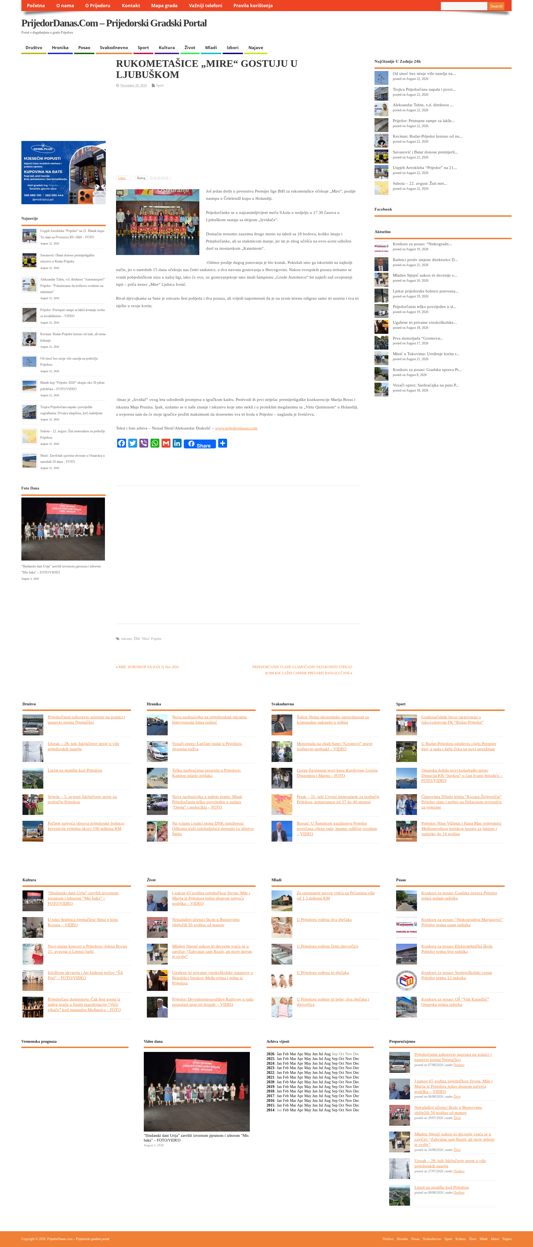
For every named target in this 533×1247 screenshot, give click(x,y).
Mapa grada (164, 5)
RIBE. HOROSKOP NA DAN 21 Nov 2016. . (150, 667)
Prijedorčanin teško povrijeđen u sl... (424, 306)
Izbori (233, 47)
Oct (341, 1059)
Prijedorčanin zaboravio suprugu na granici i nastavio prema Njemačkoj (86, 720)
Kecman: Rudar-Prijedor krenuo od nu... (428, 136)
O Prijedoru (97, 5)
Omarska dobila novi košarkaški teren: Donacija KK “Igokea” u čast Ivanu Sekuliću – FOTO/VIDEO (462, 775)
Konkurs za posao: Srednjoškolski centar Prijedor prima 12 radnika (456, 975)
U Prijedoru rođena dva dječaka (324, 919)
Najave (255, 47)
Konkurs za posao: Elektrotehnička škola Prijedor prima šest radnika (456, 949)
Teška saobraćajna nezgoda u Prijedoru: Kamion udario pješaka (206, 773)
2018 (270, 1091)
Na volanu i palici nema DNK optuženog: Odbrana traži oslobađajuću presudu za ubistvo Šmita (213, 828)
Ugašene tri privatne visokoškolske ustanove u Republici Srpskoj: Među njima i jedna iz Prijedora (212, 977)
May (307, 1054)
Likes (122, 178)
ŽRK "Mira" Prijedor (148, 639)
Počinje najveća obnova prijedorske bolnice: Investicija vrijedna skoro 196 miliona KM (86, 826)
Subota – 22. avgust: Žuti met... (420, 183)
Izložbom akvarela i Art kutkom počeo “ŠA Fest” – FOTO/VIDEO (85, 975)
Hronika (60, 47)
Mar (293, 1054)
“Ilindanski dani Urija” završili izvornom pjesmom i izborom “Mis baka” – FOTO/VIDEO (83, 898)
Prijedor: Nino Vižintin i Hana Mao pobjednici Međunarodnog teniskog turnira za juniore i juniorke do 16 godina (461, 828)
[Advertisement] (404, 27)
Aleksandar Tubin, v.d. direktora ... (423, 104)
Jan (279, 1054)
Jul (321, 1054)
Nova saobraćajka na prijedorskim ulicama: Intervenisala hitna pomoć (209, 720)
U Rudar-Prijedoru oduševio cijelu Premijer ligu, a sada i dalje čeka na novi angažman (458, 746)
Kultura (167, 47)
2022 (270, 1073)
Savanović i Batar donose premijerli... (425, 152)
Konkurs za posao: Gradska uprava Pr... (427, 369)
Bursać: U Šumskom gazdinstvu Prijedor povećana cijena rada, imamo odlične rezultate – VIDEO (337, 828)
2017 (270, 1096)
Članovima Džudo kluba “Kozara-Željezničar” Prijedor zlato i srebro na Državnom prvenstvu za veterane (461, 801)
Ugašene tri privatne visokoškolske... (425, 322)
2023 (270, 1068)
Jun (315, 1054)
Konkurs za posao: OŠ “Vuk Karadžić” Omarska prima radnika (455, 1002)
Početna (36, 5)
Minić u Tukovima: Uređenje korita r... (426, 353)
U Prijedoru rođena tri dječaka (323, 972)
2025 (270, 1059)
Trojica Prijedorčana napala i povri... (424, 89)
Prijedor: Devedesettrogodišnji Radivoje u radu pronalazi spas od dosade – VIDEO (212, 1002)
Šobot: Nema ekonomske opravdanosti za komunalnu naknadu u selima (333, 720)
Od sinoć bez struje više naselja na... (424, 73)
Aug (327, 1054)
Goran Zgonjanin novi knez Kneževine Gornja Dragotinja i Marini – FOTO (337, 773)
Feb (286, 1054)
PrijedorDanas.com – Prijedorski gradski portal (114, 23)
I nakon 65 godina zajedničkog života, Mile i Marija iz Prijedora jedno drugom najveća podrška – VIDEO (211, 898)
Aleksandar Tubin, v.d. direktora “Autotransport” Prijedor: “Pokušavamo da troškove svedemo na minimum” (72, 285)
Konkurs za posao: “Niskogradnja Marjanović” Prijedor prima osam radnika (462, 922)
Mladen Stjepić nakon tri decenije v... (425, 275)
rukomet (126, 639)
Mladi (211, 47)
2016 (270, 1101)
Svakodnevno (114, 47)
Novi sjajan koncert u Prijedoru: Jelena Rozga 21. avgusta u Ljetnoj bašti (87, 949)
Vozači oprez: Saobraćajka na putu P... (426, 385)
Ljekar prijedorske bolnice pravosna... (426, 291)
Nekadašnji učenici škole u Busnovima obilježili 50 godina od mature (206, 922)
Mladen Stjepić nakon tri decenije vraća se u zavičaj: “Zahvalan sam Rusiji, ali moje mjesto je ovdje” (212, 951)
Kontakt (131, 5)
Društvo (34, 47)
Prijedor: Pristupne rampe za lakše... (424, 120)
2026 (270, 1054)
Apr (300, 1054)
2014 (270, 1110)
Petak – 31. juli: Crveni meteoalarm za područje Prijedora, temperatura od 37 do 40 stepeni (338, 799)
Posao (84, 47)
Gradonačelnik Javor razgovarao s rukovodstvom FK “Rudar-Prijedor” (452, 720)
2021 (270, 1077)
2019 (270, 1087)
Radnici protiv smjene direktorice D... (425, 259)
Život (190, 47)
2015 (270, 1105)
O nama (65, 5)
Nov (348, 1059)
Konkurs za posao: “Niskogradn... (422, 243)
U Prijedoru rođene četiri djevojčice (327, 946)
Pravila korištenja (253, 5)
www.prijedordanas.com (236, 428)
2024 (270, 1063)
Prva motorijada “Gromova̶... (418, 338)
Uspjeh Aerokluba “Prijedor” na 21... (425, 167)
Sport (143, 47)
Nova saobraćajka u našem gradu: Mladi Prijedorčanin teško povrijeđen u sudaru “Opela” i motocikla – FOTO (207, 801)
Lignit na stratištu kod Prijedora (75, 770)
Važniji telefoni (205, 5)
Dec (356, 1059)
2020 (270, 1082)
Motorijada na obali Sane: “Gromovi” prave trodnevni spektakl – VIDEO (335, 746)
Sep (335, 1059)
